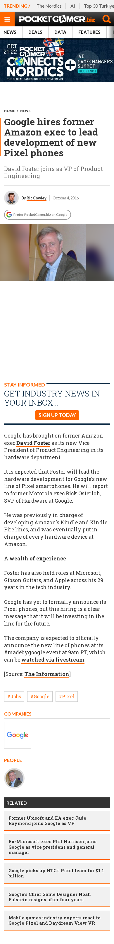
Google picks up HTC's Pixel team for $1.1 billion (56, 873)
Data (60, 32)
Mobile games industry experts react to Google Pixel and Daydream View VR (54, 920)
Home (9, 111)
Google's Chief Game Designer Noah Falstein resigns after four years (49, 896)
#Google (39, 696)
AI (72, 6)
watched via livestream (52, 659)
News (10, 32)
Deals (35, 32)
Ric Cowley (36, 198)
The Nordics (49, 6)
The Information (46, 674)
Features (89, 32)
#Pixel (67, 696)
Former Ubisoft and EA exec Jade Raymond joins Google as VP (47, 820)
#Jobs (14, 696)
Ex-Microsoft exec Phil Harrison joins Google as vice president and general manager (52, 846)
